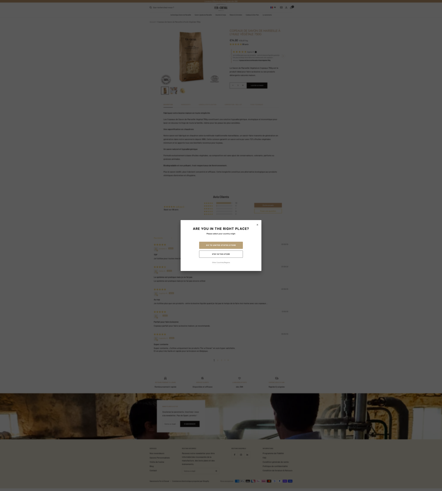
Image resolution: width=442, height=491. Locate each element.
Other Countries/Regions (221, 262)
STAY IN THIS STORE (221, 254)
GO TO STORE (221, 245)
